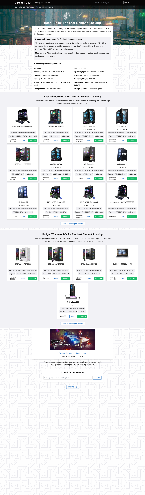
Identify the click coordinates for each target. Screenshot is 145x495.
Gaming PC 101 (20, 7)
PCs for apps (30, 7)
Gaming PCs (38, 3)
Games (47, 3)
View (23, 141)
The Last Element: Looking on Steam (72, 353)
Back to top (72, 387)
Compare (32, 141)
